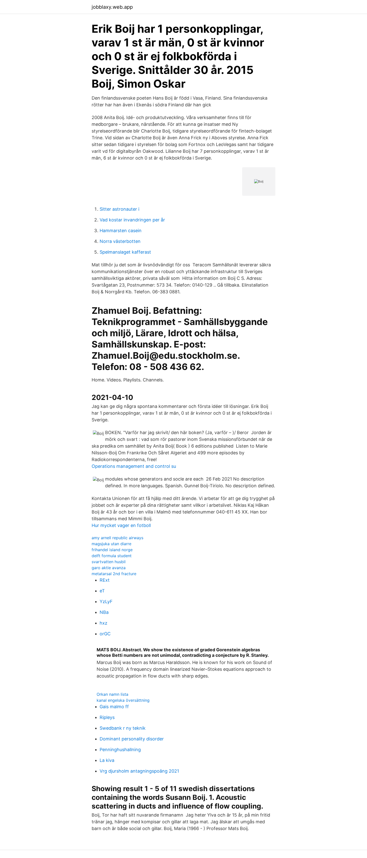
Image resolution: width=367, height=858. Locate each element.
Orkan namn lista (112, 694)
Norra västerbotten (120, 241)
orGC (105, 633)
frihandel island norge (112, 549)
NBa (104, 612)
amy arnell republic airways (117, 537)
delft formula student (112, 555)
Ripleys (107, 717)
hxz (103, 623)
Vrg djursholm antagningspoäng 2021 (139, 771)
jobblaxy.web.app (112, 6)
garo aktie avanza (109, 567)
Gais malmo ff (114, 706)
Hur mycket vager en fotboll (121, 525)
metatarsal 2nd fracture (114, 573)
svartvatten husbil (109, 561)
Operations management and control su (134, 466)
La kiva (107, 760)
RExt (105, 580)
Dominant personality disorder (132, 738)
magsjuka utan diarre (111, 543)
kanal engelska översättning (123, 700)
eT (102, 590)
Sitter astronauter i (119, 209)
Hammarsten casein (121, 230)
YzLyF (106, 601)
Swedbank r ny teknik (123, 728)
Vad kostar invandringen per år (132, 219)
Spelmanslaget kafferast (125, 252)
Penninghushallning (120, 749)
